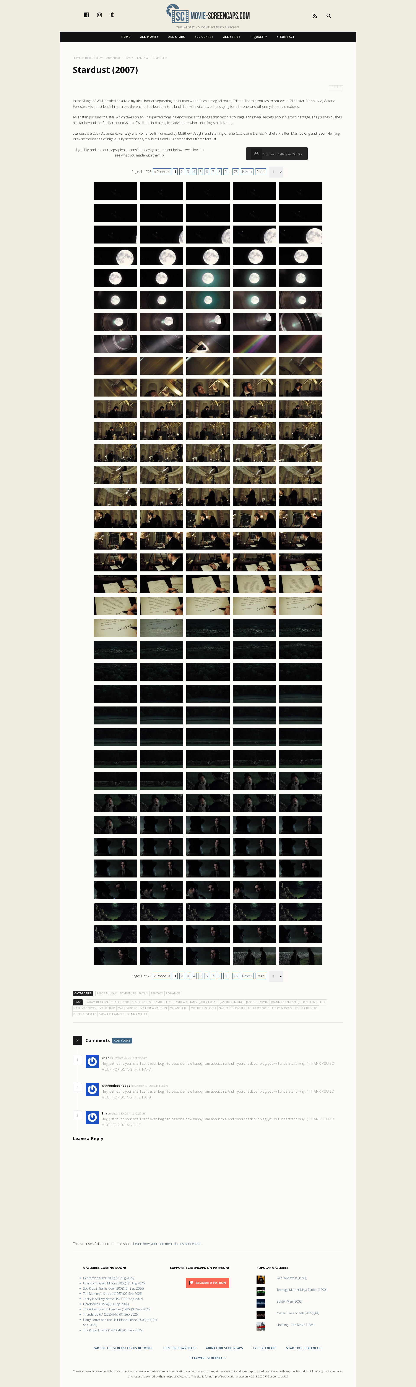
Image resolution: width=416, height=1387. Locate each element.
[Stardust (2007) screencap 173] (208, 942)
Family (143, 993)
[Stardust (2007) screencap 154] (254, 855)
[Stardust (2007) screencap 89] (254, 571)
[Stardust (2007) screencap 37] (161, 352)
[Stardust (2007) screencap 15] (300, 243)
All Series (232, 37)
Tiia (104, 1113)
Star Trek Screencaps (304, 1348)
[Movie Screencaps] (208, 13)
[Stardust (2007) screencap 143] (208, 811)
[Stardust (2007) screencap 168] (208, 921)
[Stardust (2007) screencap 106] (115, 658)
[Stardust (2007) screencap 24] (254, 287)
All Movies (149, 37)
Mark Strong (128, 1008)
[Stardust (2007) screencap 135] (300, 768)
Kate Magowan (85, 1008)
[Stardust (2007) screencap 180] (300, 964)
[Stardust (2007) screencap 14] (254, 243)
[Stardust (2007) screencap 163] (208, 899)
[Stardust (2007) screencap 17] (161, 265)
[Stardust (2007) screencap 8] (208, 221)
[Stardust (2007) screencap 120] (300, 702)
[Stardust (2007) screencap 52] (161, 418)
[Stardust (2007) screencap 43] (208, 374)
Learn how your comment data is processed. (167, 1243)
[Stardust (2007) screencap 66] (115, 483)
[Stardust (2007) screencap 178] (208, 964)
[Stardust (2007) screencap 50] (300, 396)
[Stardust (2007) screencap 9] (254, 221)
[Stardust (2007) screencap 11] (115, 243)
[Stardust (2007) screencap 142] (161, 811)
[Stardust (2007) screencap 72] (161, 505)
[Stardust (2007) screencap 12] (161, 243)
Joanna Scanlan (283, 1002)
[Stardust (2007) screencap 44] (254, 374)
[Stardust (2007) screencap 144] (254, 811)
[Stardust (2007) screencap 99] (254, 615)
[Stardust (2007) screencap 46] (115, 396)
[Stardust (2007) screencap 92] (161, 593)
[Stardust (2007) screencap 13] (208, 243)
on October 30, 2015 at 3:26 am (150, 1086)
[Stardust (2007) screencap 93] (208, 593)
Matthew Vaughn (153, 1008)
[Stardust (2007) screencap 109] (254, 658)
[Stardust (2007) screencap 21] (115, 287)
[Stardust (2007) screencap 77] (161, 527)
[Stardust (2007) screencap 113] (208, 680)
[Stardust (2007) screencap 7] (161, 221)
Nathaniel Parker (232, 1008)
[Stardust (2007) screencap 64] (254, 462)
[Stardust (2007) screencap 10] (300, 221)
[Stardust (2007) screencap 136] (115, 789)
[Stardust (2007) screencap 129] (254, 746)
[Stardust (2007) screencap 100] (300, 615)
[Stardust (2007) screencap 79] (254, 527)
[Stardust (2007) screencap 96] (115, 615)
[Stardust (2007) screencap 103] (208, 636)
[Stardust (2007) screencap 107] (161, 658)
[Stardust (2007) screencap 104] (254, 636)
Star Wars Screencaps (208, 1358)
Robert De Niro (306, 1008)
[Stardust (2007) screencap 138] (208, 789)
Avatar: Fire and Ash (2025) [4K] (298, 1313)
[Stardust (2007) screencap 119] (254, 702)
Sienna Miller (137, 1014)
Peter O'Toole (258, 1008)
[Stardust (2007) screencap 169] (254, 921)
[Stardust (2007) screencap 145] (300, 811)
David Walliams (185, 1002)
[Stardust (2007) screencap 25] (300, 287)
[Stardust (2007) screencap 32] (161, 330)
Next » (247, 171)
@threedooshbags (115, 1086)
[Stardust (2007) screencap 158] (208, 877)
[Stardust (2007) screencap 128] (208, 746)
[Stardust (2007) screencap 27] (161, 308)
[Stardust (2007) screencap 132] (161, 768)
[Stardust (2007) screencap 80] (300, 527)
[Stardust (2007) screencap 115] (300, 680)
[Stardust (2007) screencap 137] (161, 789)
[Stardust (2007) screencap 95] (300, 593)
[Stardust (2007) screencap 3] (208, 199)
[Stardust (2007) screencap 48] (208, 396)
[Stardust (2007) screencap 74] (254, 505)
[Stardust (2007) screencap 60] (300, 440)
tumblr (116, 15)
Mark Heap (107, 1008)
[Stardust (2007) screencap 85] (300, 549)
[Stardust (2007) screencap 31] (115, 330)
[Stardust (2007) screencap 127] (161, 746)
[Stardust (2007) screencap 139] (254, 789)
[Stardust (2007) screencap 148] (208, 833)
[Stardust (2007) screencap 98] (208, 615)
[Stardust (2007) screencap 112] (161, 680)
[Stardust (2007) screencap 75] (300, 505)
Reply (153, 1058)
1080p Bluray (107, 993)
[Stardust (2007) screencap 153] (208, 855)
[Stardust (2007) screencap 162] (161, 899)
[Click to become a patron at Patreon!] (207, 1289)
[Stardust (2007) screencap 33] (208, 330)
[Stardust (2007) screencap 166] (115, 921)
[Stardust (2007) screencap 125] (300, 724)
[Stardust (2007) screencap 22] (161, 287)
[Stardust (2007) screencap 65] (300, 462)
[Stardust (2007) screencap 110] (300, 658)
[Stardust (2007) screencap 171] (115, 942)
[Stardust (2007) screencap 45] (300, 374)
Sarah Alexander (112, 1014)
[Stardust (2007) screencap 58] (208, 440)
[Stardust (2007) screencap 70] (300, 483)
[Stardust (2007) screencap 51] (115, 418)
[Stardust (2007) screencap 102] (161, 636)
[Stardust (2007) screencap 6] (115, 221)
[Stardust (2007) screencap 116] (115, 702)
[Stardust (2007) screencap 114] (254, 680)
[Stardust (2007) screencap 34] (254, 330)
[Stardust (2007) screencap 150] (300, 833)
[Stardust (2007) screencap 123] (208, 724)
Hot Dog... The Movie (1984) (295, 1325)
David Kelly (162, 1002)
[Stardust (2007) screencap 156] (115, 877)
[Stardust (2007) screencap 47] (161, 396)
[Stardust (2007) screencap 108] (208, 658)
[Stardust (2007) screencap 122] (161, 724)
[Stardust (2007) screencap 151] (115, 855)
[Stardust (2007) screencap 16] (115, 265)
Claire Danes (141, 1002)
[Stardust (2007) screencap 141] (115, 811)
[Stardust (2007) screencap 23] (208, 287)
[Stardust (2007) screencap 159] (254, 877)
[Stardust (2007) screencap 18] (208, 265)
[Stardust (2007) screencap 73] (208, 505)
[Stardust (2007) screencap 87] (161, 571)
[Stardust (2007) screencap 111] (115, 680)
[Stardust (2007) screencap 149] (254, 833)
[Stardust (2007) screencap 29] (254, 308)
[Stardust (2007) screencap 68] (208, 483)
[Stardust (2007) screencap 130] (300, 746)
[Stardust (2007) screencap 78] (208, 527)
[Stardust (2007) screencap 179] (254, 964)
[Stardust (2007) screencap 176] (115, 964)
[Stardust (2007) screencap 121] (115, 724)
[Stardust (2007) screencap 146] (115, 833)
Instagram (104, 15)
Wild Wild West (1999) (291, 1278)
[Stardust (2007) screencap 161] (115, 899)
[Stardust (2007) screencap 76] (115, 527)
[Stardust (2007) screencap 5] (300, 199)
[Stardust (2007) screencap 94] (254, 593)
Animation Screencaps (224, 1348)
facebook (91, 15)
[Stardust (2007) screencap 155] (300, 855)
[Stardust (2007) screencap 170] (300, 921)
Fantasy (157, 993)
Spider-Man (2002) (289, 1301)
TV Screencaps (265, 1348)
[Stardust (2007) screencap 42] (161, 374)
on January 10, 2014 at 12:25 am (127, 1113)
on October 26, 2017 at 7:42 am (129, 1058)
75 (236, 171)
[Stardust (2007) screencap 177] (161, 964)
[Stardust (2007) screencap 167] (161, 921)
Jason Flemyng (257, 1002)
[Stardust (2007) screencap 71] (115, 505)
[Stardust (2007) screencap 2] (161, 199)
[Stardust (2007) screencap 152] (161, 855)
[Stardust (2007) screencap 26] (115, 308)
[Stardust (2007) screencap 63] (208, 462)
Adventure (128, 993)
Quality (260, 37)
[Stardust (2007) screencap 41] (115, 374)
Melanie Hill (179, 1008)
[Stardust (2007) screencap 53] (208, 418)
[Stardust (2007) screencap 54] (254, 418)
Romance (173, 993)
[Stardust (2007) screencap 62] (161, 462)
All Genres (204, 37)
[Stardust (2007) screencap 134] (254, 768)
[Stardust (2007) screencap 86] (115, 571)
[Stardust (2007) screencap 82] (161, 549)
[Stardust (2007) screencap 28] (208, 308)
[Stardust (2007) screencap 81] (115, 549)
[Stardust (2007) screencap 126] (115, 746)
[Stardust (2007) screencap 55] (300, 418)
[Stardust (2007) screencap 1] (115, 199)
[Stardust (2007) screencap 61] (115, 462)
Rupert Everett (85, 1014)
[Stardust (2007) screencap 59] (254, 440)
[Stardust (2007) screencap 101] (115, 636)
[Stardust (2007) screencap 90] (300, 571)
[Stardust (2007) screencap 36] (115, 352)
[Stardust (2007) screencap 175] (300, 942)
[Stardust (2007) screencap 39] (254, 352)
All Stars (176, 37)
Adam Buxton (97, 1002)
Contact (287, 37)
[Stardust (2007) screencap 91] (115, 593)
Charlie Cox (120, 1002)
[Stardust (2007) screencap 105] (300, 636)
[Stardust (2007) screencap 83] (208, 549)
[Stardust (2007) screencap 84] (254, 549)
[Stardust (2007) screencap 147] (161, 833)
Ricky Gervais (282, 1008)
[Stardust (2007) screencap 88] (208, 571)
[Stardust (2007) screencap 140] (300, 789)
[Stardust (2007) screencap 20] (300, 265)
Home (126, 37)
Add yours (122, 1040)
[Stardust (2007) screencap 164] (254, 899)
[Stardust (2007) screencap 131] (115, 768)
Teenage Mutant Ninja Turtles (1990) (301, 1290)
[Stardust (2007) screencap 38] (208, 352)
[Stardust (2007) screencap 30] (300, 308)
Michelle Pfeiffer (203, 1008)
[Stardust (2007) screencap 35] (300, 330)
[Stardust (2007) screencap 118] (208, 702)
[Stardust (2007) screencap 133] (208, 768)
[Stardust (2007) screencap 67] (161, 483)
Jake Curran (209, 1002)
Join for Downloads (180, 1348)
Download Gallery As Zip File (282, 154)
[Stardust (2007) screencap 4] (254, 199)
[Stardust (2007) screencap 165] (300, 899)
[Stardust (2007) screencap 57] (161, 440)
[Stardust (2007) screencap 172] (161, 942)
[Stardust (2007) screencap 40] (300, 352)
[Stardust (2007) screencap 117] (161, 702)
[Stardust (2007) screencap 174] (254, 942)
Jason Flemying (232, 1002)
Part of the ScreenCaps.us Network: (123, 1348)
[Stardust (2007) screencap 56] (115, 440)
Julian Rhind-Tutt (312, 1002)
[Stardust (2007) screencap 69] (254, 483)
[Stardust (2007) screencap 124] (254, 724)
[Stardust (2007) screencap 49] (254, 396)
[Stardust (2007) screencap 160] (300, 877)
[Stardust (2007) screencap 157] (161, 877)
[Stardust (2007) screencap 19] (254, 265)
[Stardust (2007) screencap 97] (161, 615)
